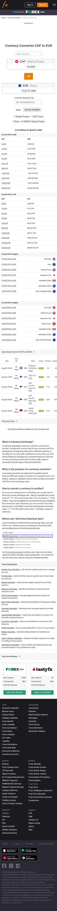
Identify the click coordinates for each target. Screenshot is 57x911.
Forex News (7, 731)
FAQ (30, 813)
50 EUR (4, 218)
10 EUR (4, 209)
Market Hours (8, 711)
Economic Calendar (10, 708)
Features (6, 816)
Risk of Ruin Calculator (10, 602)
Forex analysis (8, 734)
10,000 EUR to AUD (8, 334)
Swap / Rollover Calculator (11, 638)
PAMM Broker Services (11, 784)
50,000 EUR (5, 248)
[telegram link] (18, 865)
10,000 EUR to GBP (8, 313)
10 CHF (4, 149)
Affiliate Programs (10, 780)
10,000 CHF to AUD (8, 286)
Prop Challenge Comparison (40, 790)
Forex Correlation (9, 728)
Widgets (5, 813)
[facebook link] (4, 865)
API (3, 820)
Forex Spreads (34, 764)
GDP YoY (32, 376)
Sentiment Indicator (36, 731)
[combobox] (28, 54)
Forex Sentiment (35, 728)
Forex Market (7, 721)
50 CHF (4, 159)
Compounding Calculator (11, 615)
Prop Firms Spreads (36, 794)
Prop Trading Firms (10, 767)
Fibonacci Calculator (9, 589)
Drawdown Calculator (9, 621)
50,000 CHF (5, 188)
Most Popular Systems (38, 715)
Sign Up (42, 5)
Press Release (34, 780)
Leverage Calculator (9, 608)
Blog (30, 830)
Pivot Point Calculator (9, 595)
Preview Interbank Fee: (24, 98)
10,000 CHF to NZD (8, 291)
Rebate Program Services (13, 787)
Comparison (33, 800)
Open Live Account (14, 692)
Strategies (32, 718)
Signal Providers (9, 774)
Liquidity (5, 741)
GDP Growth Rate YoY (32, 385)
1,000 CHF (5, 173)
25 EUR (4, 213)
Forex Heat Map (9, 748)
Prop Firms (33, 787)
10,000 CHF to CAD (8, 280)
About (31, 826)
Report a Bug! (34, 823)
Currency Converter (10, 754)
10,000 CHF (5, 183)
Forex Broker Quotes (37, 767)
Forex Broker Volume (37, 774)
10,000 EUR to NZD (8, 340)
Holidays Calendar (10, 718)
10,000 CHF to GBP (8, 270)
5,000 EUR (5, 238)
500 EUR (4, 228)
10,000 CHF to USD (8, 259)
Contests (32, 721)
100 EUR (4, 223)
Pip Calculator (6, 576)
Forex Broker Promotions (39, 777)
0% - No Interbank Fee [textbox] (25, 102)
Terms (5, 844)
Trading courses (9, 800)
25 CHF (4, 154)
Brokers (5, 764)
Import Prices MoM (31, 410)
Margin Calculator (8, 582)
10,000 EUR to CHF (8, 324)
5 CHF (3, 144)
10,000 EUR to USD (8, 307)
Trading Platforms (10, 790)
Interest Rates (8, 715)
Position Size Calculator (10, 569)
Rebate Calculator (8, 632)
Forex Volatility (8, 724)
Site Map (29, 844)
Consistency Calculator (10, 645)
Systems (32, 711)
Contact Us (33, 820)
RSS (4, 823)
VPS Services (7, 770)
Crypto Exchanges (10, 797)
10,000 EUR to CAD (8, 329)
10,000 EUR (5, 243)
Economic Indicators (11, 751)
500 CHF (4, 168)
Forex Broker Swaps (37, 770)
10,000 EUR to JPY (8, 318)
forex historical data (14, 552)
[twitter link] (11, 865)
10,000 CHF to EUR (8, 264)
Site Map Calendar (46, 844)
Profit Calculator (7, 628)
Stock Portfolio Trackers (12, 803)
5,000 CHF (5, 178)
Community (33, 708)
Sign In (30, 5)
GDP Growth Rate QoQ (32, 398)
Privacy (17, 844)
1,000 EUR (5, 233)
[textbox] (27, 54)
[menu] (54, 5)
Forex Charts (34, 724)
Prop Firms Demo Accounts (40, 797)
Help (30, 816)
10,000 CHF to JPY (8, 275)
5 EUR (3, 204)
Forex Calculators (9, 744)
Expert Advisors (8, 794)
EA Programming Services (13, 777)
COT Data (6, 738)
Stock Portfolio (8, 826)
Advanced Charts (9, 833)
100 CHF (4, 164)
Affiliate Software (9, 830)
